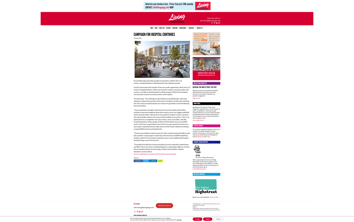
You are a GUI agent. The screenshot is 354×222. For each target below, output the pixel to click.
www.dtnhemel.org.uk (199, 169)
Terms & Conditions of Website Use (140, 215)
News (156, 28)
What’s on (161, 28)
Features (168, 28)
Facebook (137, 160)
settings (179, 220)
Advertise (191, 28)
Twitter (145, 160)
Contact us (200, 28)
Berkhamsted (200, 136)
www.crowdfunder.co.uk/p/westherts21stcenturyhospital (155, 154)
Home (151, 28)
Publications (182, 28)
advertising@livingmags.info (210, 21)
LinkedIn (152, 160)
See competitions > (198, 120)
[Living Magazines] (177, 22)
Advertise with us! (213, 18)
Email (159, 160)
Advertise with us (164, 205)
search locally (214, 197)
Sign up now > (197, 98)
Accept (198, 219)
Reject (208, 219)
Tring (208, 136)
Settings (218, 219)
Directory (175, 28)
